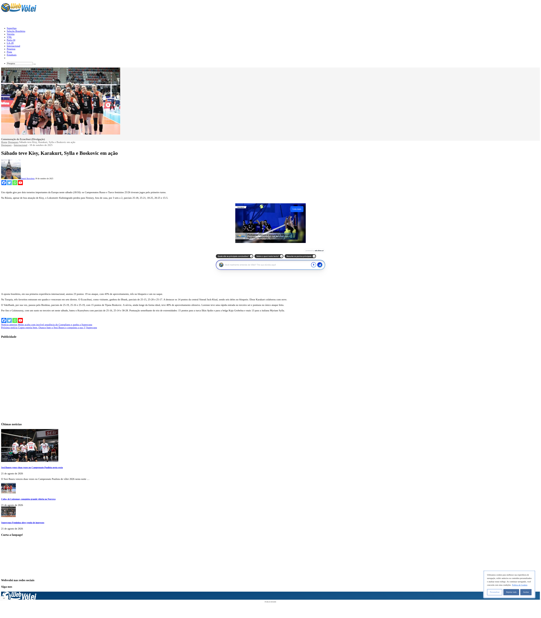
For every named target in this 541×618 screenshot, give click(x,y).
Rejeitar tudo (511, 592)
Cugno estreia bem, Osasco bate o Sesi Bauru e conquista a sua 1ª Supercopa (49, 327)
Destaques (13, 142)
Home (4, 142)
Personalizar (495, 592)
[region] (509, 584)
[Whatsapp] (14, 182)
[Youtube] (20, 182)
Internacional (20, 145)
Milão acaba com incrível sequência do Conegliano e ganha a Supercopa (46, 324)
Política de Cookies (519, 585)
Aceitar (526, 592)
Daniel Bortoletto (28, 179)
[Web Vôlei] (18, 11)
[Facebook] (3, 182)
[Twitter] (9, 182)
